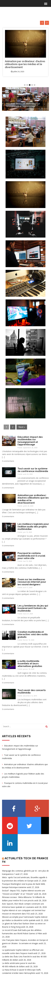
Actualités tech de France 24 (25, 860)
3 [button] (29, 85)
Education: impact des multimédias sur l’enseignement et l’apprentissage (30, 441)
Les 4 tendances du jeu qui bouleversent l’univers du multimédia (33, 608)
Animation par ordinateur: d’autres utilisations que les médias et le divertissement (33, 499)
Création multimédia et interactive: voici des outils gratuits (33, 634)
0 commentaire (8, 461)
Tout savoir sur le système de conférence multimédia (33, 469)
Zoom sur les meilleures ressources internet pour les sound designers (32, 582)
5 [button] (34, 85)
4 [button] (32, 85)
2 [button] (27, 85)
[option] (25, 52)
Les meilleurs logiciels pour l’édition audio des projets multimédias (21, 64)
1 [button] (25, 85)
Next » (21, 427)
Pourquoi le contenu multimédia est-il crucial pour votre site (31, 556)
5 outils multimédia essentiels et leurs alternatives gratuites (30, 663)
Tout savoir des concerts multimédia (32, 691)
